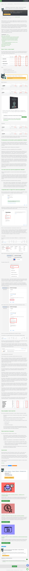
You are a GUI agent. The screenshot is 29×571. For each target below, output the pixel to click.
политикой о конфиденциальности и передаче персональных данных (12, 119)
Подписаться (4, 546)
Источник (2, 462)
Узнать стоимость (9, 477)
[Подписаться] (27, 559)
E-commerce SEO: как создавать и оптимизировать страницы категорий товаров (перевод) (14, 537)
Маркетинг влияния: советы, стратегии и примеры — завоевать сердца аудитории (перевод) (12, 495)
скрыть (7, 34)
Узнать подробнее (5, 555)
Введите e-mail (4, 559)
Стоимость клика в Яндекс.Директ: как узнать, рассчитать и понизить (12, 515)
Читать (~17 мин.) (5, 542)
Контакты (14, 566)
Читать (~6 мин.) (5, 500)
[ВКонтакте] (10, 465)
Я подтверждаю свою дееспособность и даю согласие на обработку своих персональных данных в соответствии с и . (12, 119)
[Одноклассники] (14, 465)
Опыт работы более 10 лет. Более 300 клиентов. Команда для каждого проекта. (16, 78)
